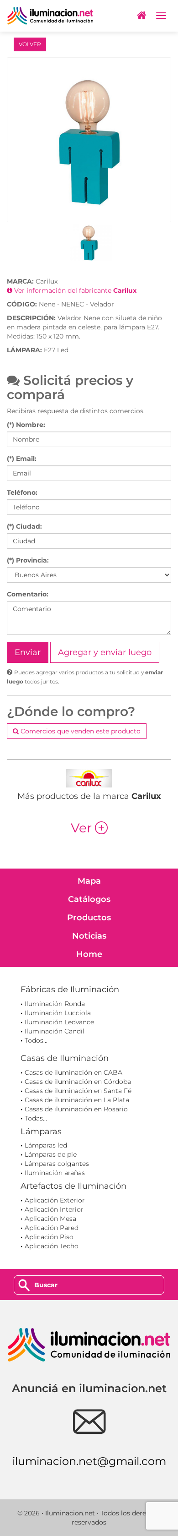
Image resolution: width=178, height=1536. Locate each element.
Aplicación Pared (52, 1228)
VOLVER (30, 44)
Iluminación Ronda (55, 1004)
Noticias (89, 936)
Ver (89, 828)
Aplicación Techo (52, 1246)
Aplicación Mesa (50, 1218)
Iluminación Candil (54, 1031)
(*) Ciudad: (24, 526)
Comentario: (27, 594)
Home (89, 954)
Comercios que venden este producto (80, 731)
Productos (89, 918)
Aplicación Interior (54, 1209)
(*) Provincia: (28, 560)
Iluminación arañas (55, 1173)
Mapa (89, 881)
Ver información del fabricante (74, 290)
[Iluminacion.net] (50, 16)
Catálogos (89, 899)
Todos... (36, 1040)
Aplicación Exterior (55, 1200)
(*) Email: (22, 458)
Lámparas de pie (51, 1154)
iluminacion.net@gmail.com (89, 1461)
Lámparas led (46, 1145)
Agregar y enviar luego (105, 652)
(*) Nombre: (26, 425)
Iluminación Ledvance (59, 1022)
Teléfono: (22, 492)
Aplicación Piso (49, 1237)
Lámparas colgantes (57, 1163)
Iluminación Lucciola (58, 1013)
